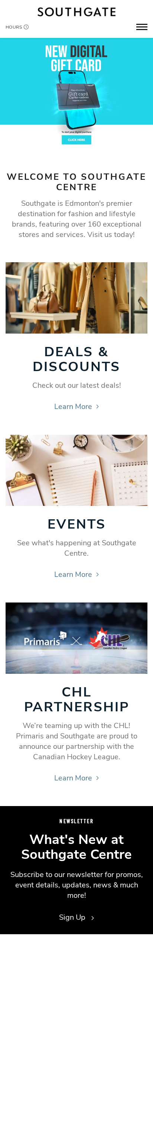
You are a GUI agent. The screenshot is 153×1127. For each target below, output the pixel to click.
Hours (14, 27)
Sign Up (73, 917)
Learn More (73, 407)
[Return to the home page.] (76, 11)
